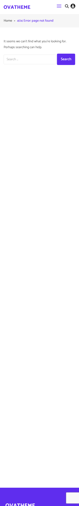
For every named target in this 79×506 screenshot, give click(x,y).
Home (8, 20)
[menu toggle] (59, 6)
